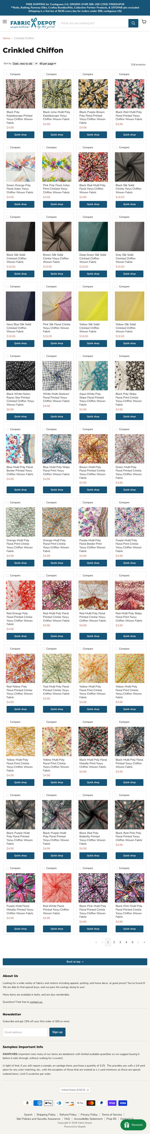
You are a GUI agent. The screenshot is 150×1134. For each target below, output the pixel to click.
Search (28, 1114)
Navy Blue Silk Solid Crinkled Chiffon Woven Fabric (19, 327)
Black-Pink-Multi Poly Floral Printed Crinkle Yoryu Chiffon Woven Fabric (92, 911)
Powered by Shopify (75, 1126)
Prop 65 (111, 1119)
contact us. (36, 1002)
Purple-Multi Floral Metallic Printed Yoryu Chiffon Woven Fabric (20, 909)
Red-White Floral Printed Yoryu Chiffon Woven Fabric (56, 909)
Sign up (57, 1032)
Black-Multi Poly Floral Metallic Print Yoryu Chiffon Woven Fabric (93, 763)
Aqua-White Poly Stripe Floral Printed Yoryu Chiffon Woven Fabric (92, 399)
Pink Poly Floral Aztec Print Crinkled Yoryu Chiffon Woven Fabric (56, 188)
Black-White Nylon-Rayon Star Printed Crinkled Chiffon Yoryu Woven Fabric (20, 399)
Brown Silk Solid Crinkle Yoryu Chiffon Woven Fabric (56, 258)
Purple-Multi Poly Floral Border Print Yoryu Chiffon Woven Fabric (92, 545)
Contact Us (127, 1119)
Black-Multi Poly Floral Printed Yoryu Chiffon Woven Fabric (129, 763)
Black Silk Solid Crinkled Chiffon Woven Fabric (17, 258)
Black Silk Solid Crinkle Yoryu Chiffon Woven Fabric (128, 188)
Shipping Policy (46, 1114)
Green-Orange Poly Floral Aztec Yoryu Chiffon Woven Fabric (20, 188)
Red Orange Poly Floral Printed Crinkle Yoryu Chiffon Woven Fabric (20, 618)
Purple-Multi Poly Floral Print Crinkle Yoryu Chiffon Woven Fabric (129, 545)
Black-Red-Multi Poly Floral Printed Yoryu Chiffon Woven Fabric (129, 115)
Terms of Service (112, 1114)
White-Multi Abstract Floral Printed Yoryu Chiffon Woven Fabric (56, 397)
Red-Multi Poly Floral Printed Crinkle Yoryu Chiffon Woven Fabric (56, 616)
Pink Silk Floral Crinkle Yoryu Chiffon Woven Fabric (56, 327)
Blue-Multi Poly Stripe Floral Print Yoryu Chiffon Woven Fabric (56, 470)
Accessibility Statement (88, 1119)
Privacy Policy (89, 1114)
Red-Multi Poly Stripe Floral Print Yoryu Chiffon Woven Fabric (129, 616)
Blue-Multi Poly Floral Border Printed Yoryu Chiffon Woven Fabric (20, 470)
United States (73, 1090)
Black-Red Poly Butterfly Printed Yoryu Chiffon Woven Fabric (92, 838)
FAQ (67, 1119)
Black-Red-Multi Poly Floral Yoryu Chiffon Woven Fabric (92, 188)
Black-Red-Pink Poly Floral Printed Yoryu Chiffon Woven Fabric (129, 836)
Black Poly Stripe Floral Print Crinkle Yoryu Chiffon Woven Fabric (129, 399)
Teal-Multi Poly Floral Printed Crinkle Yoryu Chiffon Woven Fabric (56, 690)
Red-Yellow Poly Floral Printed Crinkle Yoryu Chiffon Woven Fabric (20, 692)
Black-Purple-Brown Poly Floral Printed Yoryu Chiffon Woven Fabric (92, 117)
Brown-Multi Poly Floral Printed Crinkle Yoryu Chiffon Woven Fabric (92, 472)
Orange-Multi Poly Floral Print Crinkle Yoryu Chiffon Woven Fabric (20, 545)
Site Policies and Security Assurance (38, 1119)
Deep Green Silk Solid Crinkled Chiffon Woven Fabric (92, 258)
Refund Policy (68, 1114)
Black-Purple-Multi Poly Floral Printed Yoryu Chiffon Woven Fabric (20, 838)
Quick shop (20, 134)
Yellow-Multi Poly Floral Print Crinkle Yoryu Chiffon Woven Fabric (92, 692)
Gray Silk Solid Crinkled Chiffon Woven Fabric (126, 258)
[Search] (133, 23)
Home (6, 38)
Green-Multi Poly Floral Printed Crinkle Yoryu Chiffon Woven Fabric (129, 472)
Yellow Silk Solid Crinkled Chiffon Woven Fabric (89, 327)
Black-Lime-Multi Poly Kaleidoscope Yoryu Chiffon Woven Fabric (56, 115)
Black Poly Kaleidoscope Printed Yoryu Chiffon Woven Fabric (20, 117)
